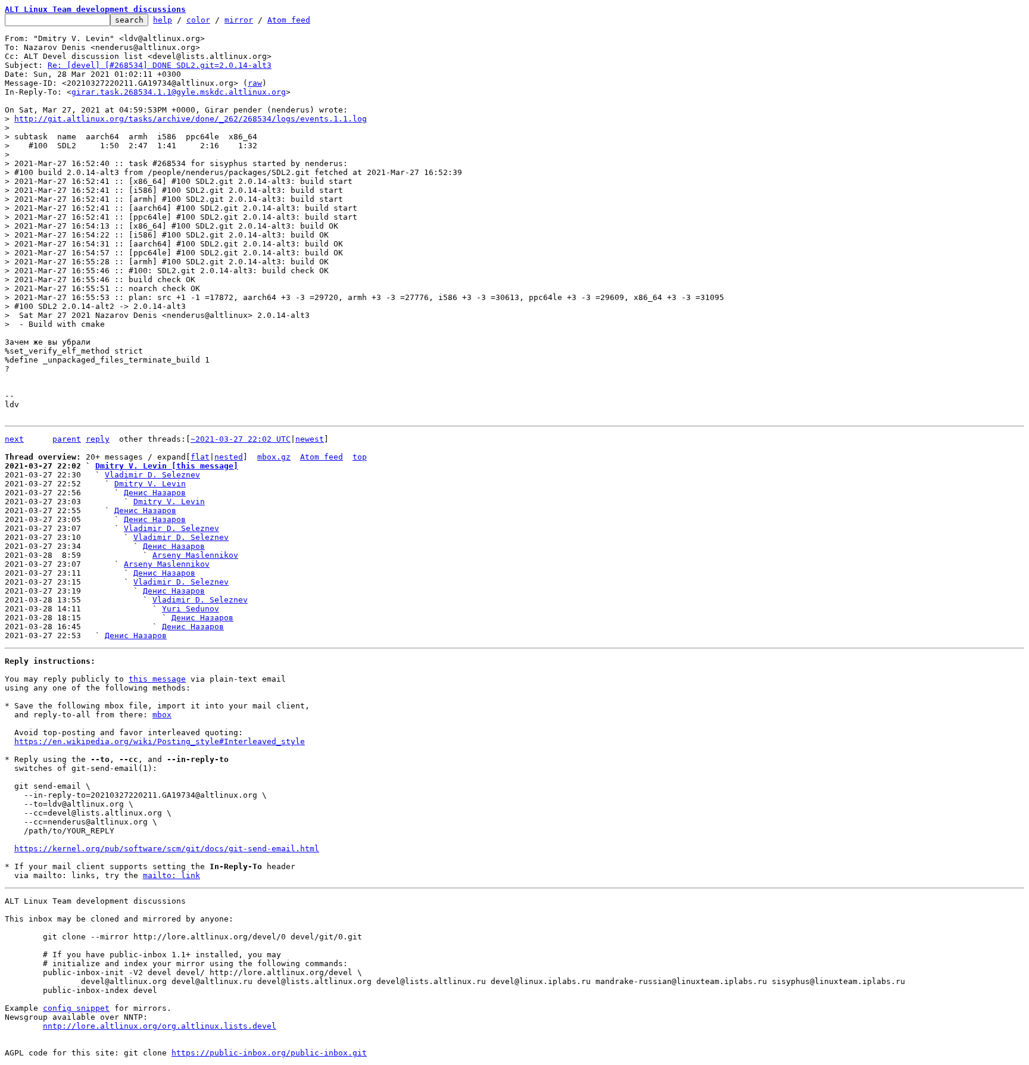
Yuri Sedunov (190, 608)
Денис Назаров (155, 492)
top (360, 456)
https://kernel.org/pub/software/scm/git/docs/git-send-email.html (166, 848)
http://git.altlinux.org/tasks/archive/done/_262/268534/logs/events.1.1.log (190, 118)
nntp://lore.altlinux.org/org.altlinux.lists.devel (159, 1026)
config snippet (76, 1008)
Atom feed (288, 19)
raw (255, 83)
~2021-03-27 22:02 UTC (241, 439)
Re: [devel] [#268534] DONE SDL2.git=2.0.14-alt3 (160, 65)
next (14, 439)
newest (309, 439)
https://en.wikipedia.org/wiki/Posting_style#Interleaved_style (159, 741)
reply (98, 439)
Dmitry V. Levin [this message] (166, 465)
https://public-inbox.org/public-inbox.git (269, 1052)
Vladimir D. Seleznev (152, 474)
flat (200, 456)
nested (228, 456)
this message (157, 678)
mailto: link (171, 875)
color (198, 19)
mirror (238, 19)
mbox (162, 714)
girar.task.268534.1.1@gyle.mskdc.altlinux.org (178, 92)
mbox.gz (274, 456)
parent (66, 439)
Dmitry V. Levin (150, 483)
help (162, 19)
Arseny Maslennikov (195, 555)
